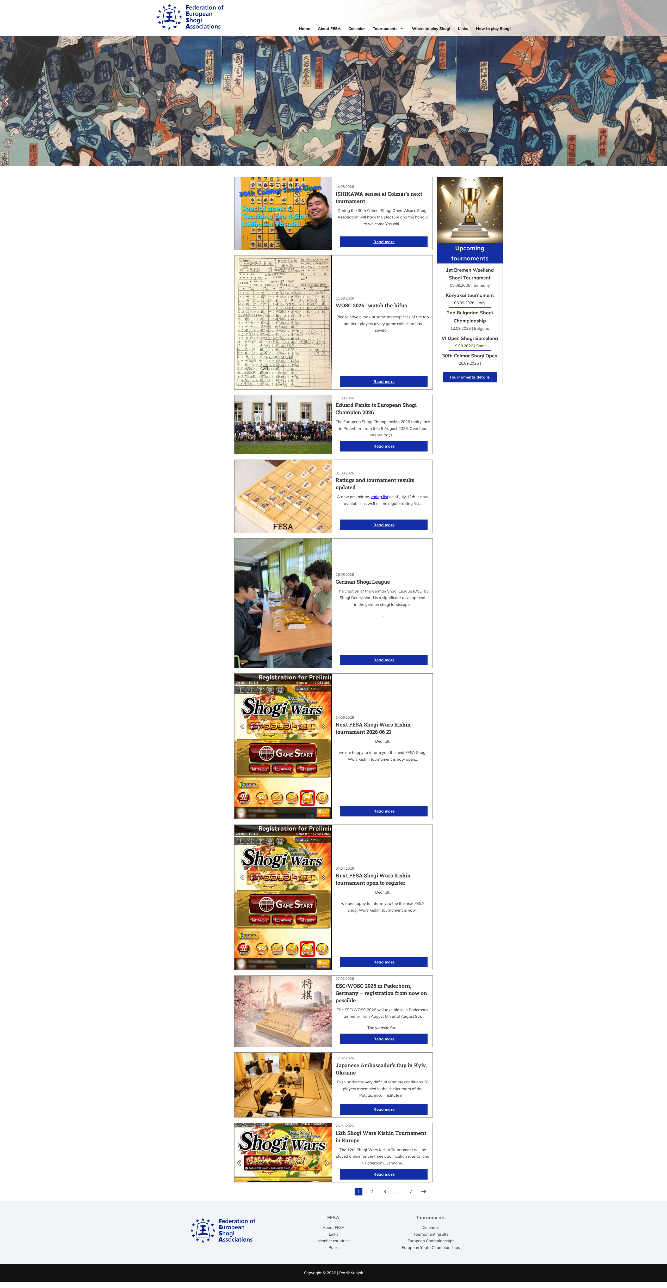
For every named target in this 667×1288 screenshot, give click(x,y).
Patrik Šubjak (351, 1272)
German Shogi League (363, 581)
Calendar (356, 28)
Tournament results (430, 1234)
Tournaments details (469, 377)
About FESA (329, 28)
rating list (379, 496)
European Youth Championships (431, 1247)
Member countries (333, 1240)
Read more (384, 241)
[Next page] (424, 1191)
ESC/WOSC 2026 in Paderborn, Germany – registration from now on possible (381, 993)
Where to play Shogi (431, 28)
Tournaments (385, 28)
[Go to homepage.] (190, 18)
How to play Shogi (493, 28)
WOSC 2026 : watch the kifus (371, 305)
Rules (333, 1247)
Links (463, 28)
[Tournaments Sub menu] (402, 28)
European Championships (430, 1240)
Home (304, 28)
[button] (6, 101)
